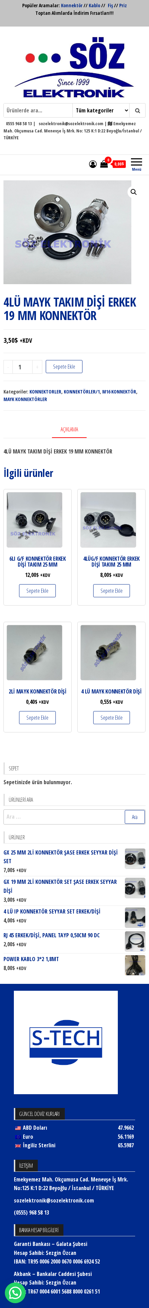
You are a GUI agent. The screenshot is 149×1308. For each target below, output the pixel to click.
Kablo (94, 5)
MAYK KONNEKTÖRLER (25, 399)
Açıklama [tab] (69, 429)
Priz (123, 5)
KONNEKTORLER (45, 391)
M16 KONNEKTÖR (119, 391)
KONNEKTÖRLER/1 (82, 391)
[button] (134, 192)
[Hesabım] (93, 164)
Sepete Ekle (64, 366)
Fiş (110, 5)
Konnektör (71, 5)
